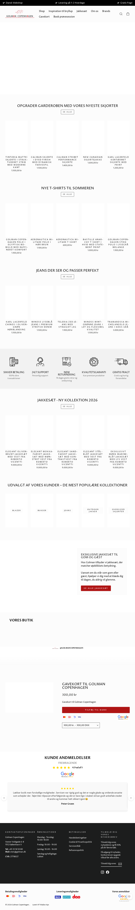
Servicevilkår (75, 846)
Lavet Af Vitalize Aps (40, 905)
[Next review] (131, 798)
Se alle (67, 112)
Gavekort (44, 16)
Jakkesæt (82, 11)
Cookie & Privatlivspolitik (80, 842)
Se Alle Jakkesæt (96, 588)
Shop (42, 11)
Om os (94, 11)
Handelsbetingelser (78, 838)
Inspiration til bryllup (61, 11)
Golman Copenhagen (20, 905)
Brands (106, 11)
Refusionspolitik (76, 850)
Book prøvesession (64, 16)
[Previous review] (4, 798)
